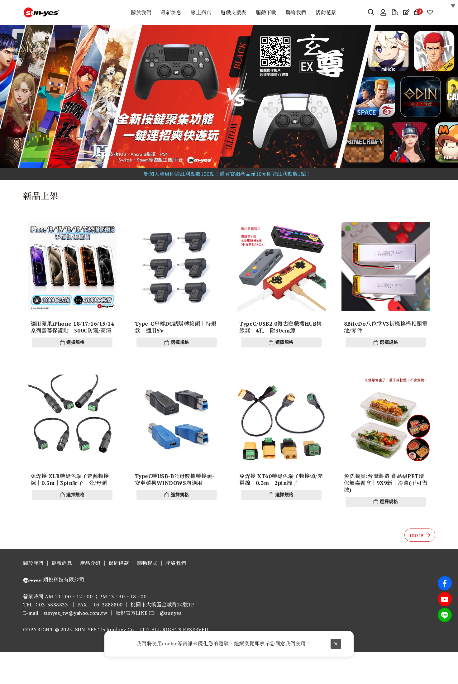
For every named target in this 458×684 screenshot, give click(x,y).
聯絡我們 (175, 563)
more (417, 534)
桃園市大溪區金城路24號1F (162, 604)
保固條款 (118, 563)
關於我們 (33, 563)
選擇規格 (75, 342)
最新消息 (61, 563)
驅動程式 (147, 563)
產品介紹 (90, 563)
